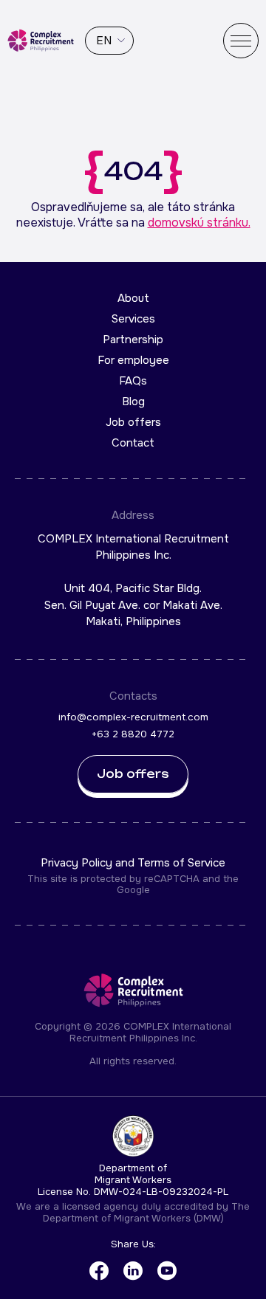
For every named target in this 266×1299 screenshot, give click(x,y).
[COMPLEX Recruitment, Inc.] (40, 40)
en (104, 40)
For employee (133, 360)
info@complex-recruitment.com (133, 717)
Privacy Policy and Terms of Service (133, 862)
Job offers (133, 422)
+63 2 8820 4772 (133, 734)
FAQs (133, 380)
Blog (133, 401)
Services (133, 318)
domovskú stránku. (199, 222)
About (133, 298)
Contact (133, 442)
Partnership (133, 339)
